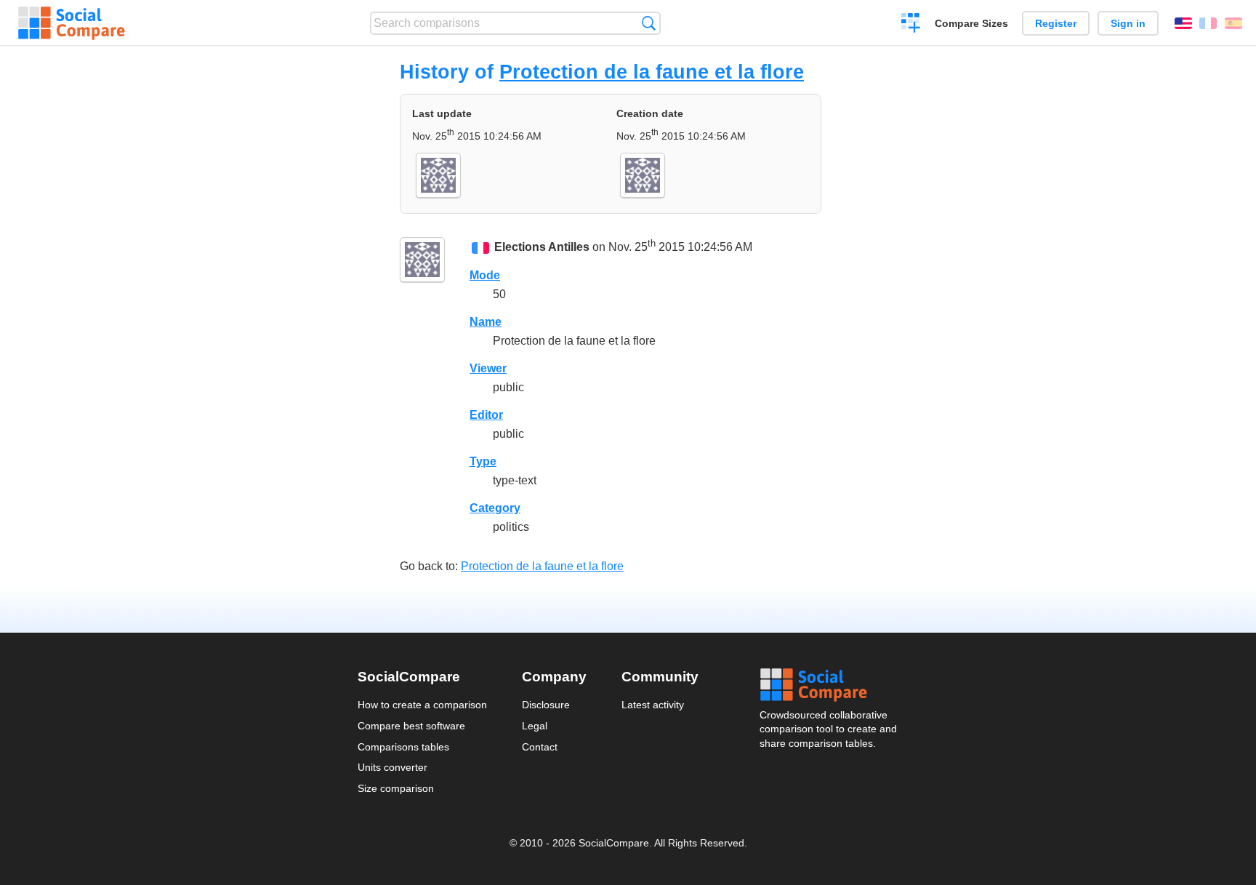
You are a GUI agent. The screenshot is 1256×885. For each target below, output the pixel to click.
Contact (539, 747)
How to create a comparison (422, 704)
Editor (486, 415)
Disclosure (546, 704)
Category (495, 508)
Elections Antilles (541, 247)
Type (483, 461)
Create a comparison (911, 25)
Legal (534, 726)
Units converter (392, 767)
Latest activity (652, 704)
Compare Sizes (971, 23)
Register (1055, 23)
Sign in (1128, 23)
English (1183, 23)
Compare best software (411, 726)
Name (486, 322)
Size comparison (396, 788)
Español (1233, 23)
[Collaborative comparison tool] (72, 23)
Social (829, 685)
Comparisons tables (403, 747)
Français (1208, 23)
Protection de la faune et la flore (651, 71)
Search (649, 23)
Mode (485, 275)
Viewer (488, 368)
